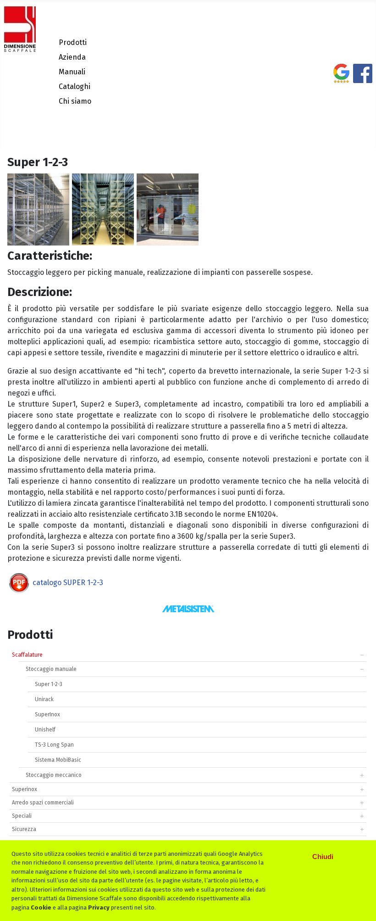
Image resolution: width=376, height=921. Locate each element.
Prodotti (73, 42)
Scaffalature (27, 655)
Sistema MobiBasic (58, 760)
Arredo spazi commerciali (43, 802)
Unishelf (45, 729)
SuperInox (47, 714)
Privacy (99, 907)
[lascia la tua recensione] (341, 77)
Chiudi (322, 856)
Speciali (22, 816)
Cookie (41, 907)
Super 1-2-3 (48, 684)
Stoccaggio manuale (51, 669)
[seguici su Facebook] (362, 77)
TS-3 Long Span (54, 745)
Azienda (72, 57)
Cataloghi (74, 86)
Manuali (72, 71)
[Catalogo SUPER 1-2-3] (19, 582)
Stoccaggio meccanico (54, 775)
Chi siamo (75, 101)
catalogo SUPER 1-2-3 (68, 582)
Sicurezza (24, 829)
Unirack (44, 699)
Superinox (24, 789)
